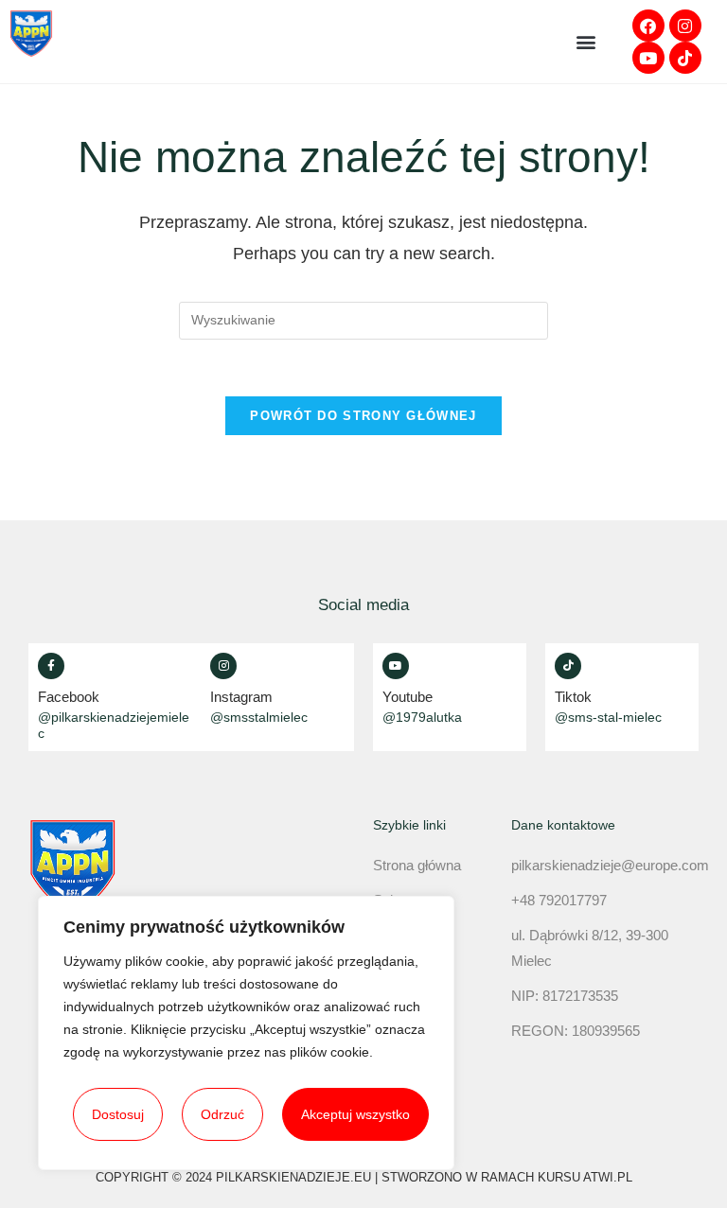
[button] (585, 42)
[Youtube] (648, 58)
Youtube (407, 697)
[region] (246, 1033)
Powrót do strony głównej (363, 416)
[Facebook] (648, 25)
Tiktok (573, 697)
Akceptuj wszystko (355, 1114)
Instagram (241, 697)
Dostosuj (118, 1114)
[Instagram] (685, 25)
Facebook (68, 697)
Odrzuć (222, 1114)
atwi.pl (607, 1177)
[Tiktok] (685, 58)
